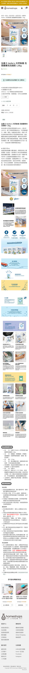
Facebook (18, 654)
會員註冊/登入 (5, 627)
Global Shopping (20, 635)
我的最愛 (3, 635)
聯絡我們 (18, 637)
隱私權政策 (13, 666)
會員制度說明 (5, 632)
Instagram (18, 656)
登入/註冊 (22, 8)
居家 (6, 16)
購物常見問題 (19, 627)
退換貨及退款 (19, 632)
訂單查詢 (3, 637)
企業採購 (3, 654)
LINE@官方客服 (20, 649)
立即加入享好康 (23, 3)
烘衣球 (11, 112)
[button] (6, 101)
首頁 (2, 16)
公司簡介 (3, 651)
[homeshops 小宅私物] (10, 8)
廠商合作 (3, 656)
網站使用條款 (6, 666)
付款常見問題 (19, 630)
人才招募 (3, 659)
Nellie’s (5, 69)
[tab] (3, 119)
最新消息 (3, 649)
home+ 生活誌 (20, 651)
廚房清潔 (18, 16)
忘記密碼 (3, 630)
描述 (3, 119)
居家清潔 (11, 16)
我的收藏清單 (5, 639)
